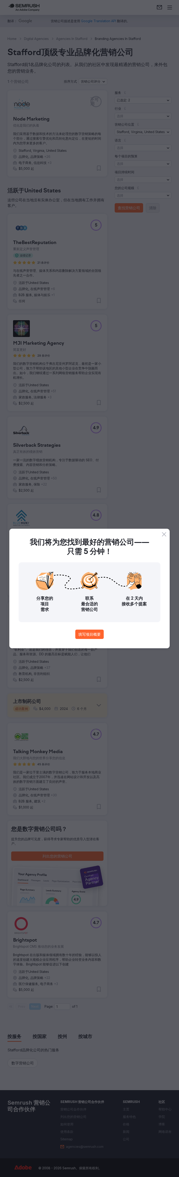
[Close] (164, 534)
